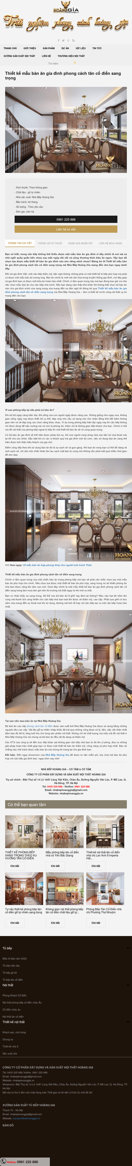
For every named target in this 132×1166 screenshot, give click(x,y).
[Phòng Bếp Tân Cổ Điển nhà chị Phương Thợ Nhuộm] (105, 888)
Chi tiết (14, 866)
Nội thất (8, 985)
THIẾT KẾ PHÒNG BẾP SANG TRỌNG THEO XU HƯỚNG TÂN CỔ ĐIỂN (21, 855)
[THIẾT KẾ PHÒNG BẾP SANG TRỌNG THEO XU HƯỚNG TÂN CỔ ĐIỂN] (24, 831)
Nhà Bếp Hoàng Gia (57, 754)
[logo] (66, 6)
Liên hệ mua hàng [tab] (110, 243)
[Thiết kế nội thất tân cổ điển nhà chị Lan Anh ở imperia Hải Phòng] (105, 831)
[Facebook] (58, 40)
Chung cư (8, 1039)
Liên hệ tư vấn (66, 229)
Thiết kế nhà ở (10, 1046)
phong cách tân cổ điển (40, 726)
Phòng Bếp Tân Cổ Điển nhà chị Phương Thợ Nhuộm (104, 910)
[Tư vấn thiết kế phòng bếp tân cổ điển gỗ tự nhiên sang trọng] (24, 888)
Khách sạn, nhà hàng (14, 1032)
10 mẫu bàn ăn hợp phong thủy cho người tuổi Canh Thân (57, 565)
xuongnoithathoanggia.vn (26, 1118)
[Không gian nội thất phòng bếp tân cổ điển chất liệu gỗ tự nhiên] (65, 888)
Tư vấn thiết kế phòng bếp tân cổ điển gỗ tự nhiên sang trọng (23, 910)
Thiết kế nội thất (14, 1021)
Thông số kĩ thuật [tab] (50, 243)
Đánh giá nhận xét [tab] (80, 243)
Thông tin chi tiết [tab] (20, 243)
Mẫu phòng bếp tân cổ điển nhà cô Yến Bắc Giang (62, 853)
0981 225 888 (66, 219)
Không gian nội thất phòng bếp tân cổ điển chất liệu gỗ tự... (64, 910)
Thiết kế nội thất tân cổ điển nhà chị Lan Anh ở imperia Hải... (103, 855)
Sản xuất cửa (10, 1053)
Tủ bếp (7, 948)
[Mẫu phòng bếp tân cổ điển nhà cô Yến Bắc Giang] (65, 831)
